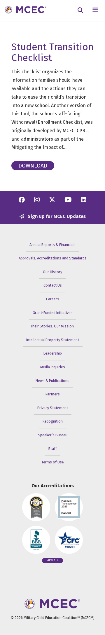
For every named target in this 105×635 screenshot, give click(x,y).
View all (52, 560)
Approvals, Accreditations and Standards (53, 258)
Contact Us (52, 285)
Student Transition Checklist (52, 52)
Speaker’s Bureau (52, 435)
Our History (52, 272)
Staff (52, 448)
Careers (52, 299)
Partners (53, 394)
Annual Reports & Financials (52, 245)
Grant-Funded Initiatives (53, 312)
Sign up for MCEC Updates (56, 216)
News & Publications (52, 380)
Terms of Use (52, 462)
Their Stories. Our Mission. (52, 326)
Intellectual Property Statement (52, 340)
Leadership (52, 353)
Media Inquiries (52, 367)
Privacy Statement (52, 408)
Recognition (53, 421)
